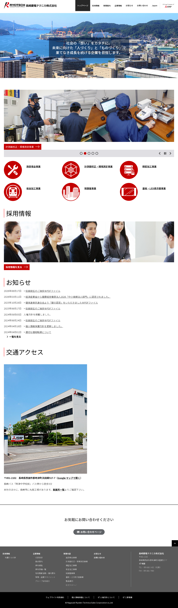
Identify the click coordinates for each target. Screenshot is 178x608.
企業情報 (118, 5)
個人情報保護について (81, 597)
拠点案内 (39, 561)
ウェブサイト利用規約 (55, 597)
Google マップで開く (69, 478)
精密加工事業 (149, 166)
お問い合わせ (142, 5)
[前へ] (159, 153)
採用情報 (95, 5)
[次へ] (170, 153)
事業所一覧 (59, 489)
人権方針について (107, 597)
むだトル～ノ (71, 585)
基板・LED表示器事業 (154, 188)
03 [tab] (89, 153)
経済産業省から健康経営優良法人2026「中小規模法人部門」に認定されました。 (68, 296)
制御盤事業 (70, 573)
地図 (143, 563)
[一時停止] (165, 153)
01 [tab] (81, 153)
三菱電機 (128, 597)
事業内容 (67, 553)
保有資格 (39, 565)
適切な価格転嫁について (38, 332)
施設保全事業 (71, 557)
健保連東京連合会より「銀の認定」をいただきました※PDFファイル (62, 302)
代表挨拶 (39, 557)
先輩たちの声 (10, 557)
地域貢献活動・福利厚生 (45, 573)
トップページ (82, 5)
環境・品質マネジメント (45, 577)
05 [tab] (97, 153)
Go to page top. (175, 543)
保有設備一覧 (40, 569)
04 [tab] (93, 153)
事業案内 (107, 5)
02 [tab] (85, 153)
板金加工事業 (71, 569)
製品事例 (69, 581)
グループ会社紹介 (42, 581)
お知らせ (129, 5)
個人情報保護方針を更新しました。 (44, 326)
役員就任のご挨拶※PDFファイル (43, 291)
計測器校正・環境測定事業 (77, 561)
